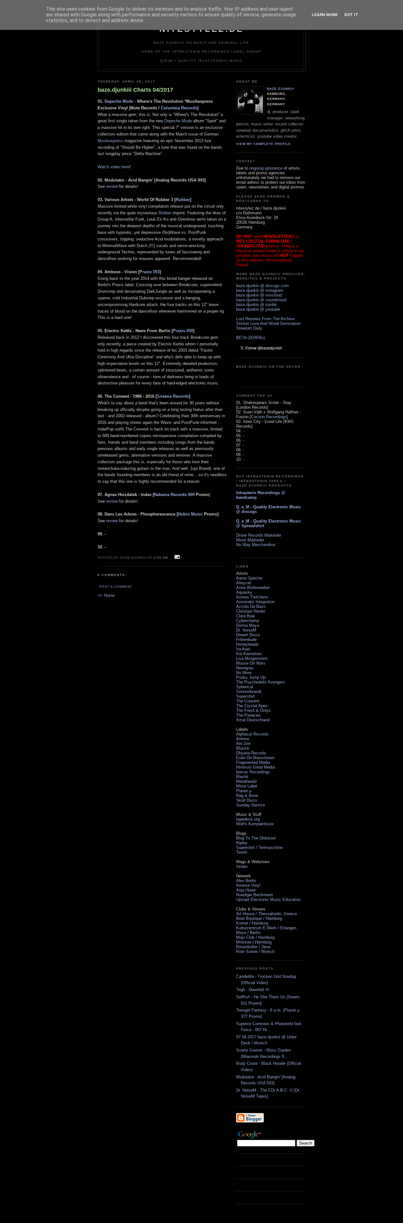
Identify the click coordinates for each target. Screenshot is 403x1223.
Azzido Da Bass (251, 606)
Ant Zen (243, 743)
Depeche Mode (119, 101)
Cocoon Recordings (269, 416)
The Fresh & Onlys (253, 710)
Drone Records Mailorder (258, 535)
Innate (241, 866)
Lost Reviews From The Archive (265, 318)
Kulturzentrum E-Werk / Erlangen (266, 928)
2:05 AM (161, 557)
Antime (242, 738)
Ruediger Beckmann (254, 894)
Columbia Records (179, 108)
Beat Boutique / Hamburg (259, 918)
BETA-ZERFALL (251, 337)
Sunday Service (250, 805)
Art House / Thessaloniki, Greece (266, 913)
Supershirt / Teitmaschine (259, 847)
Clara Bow (245, 616)
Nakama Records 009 (174, 494)
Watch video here (113, 166)
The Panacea (248, 715)
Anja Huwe (246, 890)
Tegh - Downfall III (252, 989)
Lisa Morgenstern (252, 658)
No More (244, 672)
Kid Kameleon (249, 653)
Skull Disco (246, 800)
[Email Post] (176, 557)
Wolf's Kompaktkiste (255, 824)
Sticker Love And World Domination (268, 323)
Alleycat (243, 582)
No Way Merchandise (255, 544)
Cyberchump (247, 620)
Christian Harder (250, 611)
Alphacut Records (252, 734)
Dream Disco (248, 634)
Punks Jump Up (250, 677)
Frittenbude (246, 639)
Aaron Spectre (249, 578)
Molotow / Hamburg (253, 942)
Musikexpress (110, 140)
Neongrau (244, 668)
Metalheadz (246, 781)
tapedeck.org (248, 819)
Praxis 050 (183, 330)
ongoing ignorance (265, 168)
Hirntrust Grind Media (255, 767)
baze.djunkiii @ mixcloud (259, 295)
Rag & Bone (247, 795)
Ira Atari (243, 649)
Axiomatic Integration (255, 601)
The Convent (247, 701)
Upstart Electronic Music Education (268, 899)
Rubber (183, 199)
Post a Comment (115, 586)
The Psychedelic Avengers (260, 682)
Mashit (242, 776)
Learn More (325, 14)
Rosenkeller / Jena (253, 946)
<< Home (106, 595)
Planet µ (243, 790)
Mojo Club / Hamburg (255, 937)
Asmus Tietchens (252, 597)
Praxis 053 (149, 271)
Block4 (242, 748)
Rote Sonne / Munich (255, 951)
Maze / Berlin (248, 932)
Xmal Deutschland (253, 720)
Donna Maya (247, 625)
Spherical (244, 686)
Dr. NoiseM (246, 630)
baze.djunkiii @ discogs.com (262, 285)
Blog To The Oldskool (255, 838)
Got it (351, 14)
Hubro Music (190, 514)
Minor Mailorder (250, 540)
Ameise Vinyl (248, 885)
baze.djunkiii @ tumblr (256, 304)
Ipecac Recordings (253, 772)
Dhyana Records (251, 753)
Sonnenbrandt (248, 691)
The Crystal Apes (252, 705)
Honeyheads (247, 644)
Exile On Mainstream (255, 757)
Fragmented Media (253, 762)
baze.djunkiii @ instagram (259, 290)
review (112, 186)
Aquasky (244, 592)
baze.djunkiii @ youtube (258, 309)
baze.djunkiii (280, 88)
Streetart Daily (249, 328)
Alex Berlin (246, 880)
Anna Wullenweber (253, 587)
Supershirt (245, 696)
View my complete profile (263, 144)
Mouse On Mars (250, 663)
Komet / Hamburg (252, 923)
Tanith (241, 852)
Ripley (241, 842)
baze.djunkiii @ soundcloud (261, 299)
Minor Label (246, 786)
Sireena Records (173, 396)
